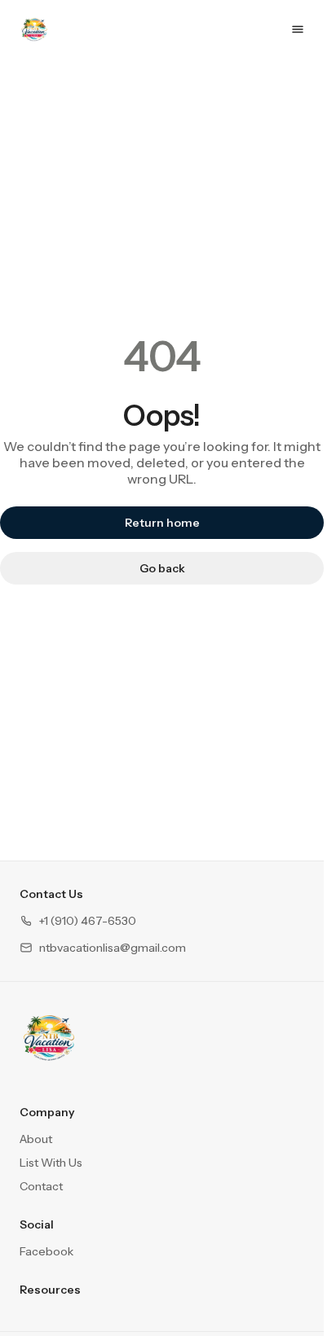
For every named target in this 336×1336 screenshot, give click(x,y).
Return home (162, 522)
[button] (78, 921)
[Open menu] (297, 29)
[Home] (49, 1037)
